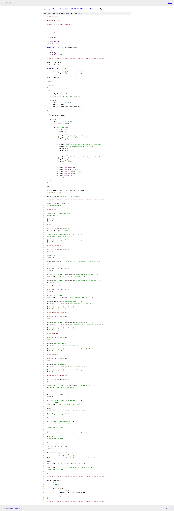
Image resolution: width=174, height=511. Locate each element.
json (170, 508)
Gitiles (11, 508)
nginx (45, 9)
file (79, 13)
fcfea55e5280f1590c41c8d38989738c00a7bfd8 (76, 9)
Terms (21, 508)
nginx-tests (52, 9)
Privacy (16, 508)
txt (166, 508)
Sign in (170, 3)
